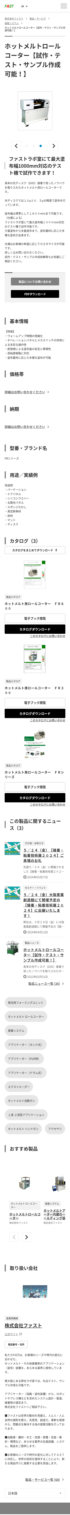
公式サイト (11, 1334)
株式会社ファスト (23, 1325)
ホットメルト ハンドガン (23, 1129)
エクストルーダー (19, 1087)
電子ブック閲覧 (35, 618)
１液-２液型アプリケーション (26, 1115)
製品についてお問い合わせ (35, 281)
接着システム (16, 1030)
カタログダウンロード (35, 629)
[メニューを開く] (64, 6)
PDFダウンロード (35, 294)
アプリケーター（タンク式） (25, 1044)
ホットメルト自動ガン (21, 1100)
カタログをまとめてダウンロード (32, 550)
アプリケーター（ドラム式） (25, 1073)
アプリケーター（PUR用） (24, 1058)
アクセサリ (55, 1129)
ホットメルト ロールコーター (26, 1016)
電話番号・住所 (16, 1344)
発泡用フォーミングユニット (25, 1002)
